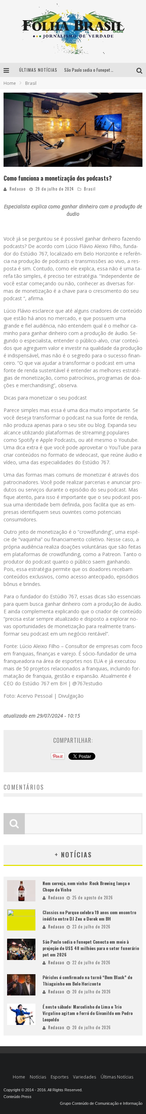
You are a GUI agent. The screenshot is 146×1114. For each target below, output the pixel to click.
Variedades (84, 1077)
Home (10, 83)
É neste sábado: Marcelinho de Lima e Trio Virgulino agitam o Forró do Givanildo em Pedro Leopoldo (88, 1013)
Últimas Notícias (117, 1077)
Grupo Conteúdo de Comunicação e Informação (101, 1103)
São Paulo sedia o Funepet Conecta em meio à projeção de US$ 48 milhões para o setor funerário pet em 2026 (91, 948)
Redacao (18, 189)
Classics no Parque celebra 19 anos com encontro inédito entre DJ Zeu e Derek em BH (89, 915)
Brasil (90, 189)
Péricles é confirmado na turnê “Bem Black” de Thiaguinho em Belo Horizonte (87, 980)
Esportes (59, 1077)
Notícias (38, 1077)
